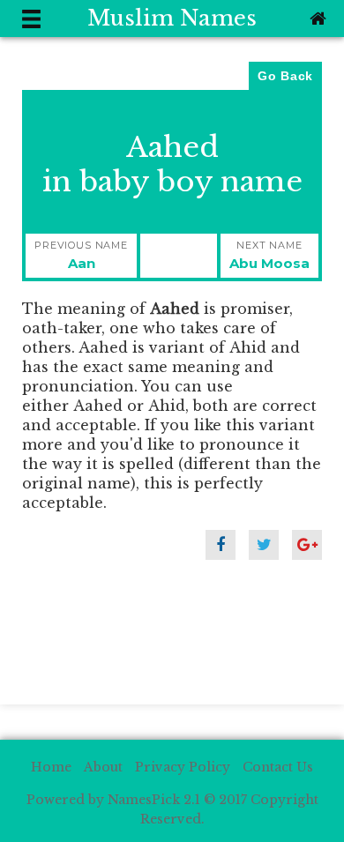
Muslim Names (172, 18)
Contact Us (278, 767)
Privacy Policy (182, 767)
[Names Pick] (315, 18)
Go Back (285, 76)
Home (51, 767)
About (103, 767)
